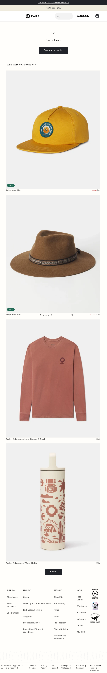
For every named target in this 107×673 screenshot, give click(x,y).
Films (56, 610)
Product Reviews (31, 623)
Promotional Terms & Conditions (33, 630)
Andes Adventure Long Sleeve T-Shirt (25, 439)
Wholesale (82, 606)
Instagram (81, 619)
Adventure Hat (13, 190)
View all (53, 571)
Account (84, 15)
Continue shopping (53, 50)
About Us (58, 597)
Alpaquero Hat (13, 314)
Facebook (81, 612)
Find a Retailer (61, 629)
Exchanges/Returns (32, 610)
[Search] (64, 16)
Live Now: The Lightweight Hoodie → (53, 3)
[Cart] (97, 16)
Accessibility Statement (60, 637)
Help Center (80, 598)
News (56, 616)
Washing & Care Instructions (37, 603)
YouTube (81, 632)
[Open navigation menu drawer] (8, 16)
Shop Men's (12, 597)
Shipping (27, 616)
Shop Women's (11, 605)
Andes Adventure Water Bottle (22, 563)
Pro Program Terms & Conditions (95, 667)
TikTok (80, 625)
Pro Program (60, 623)
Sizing (26, 597)
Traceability (59, 603)
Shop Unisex (13, 613)
